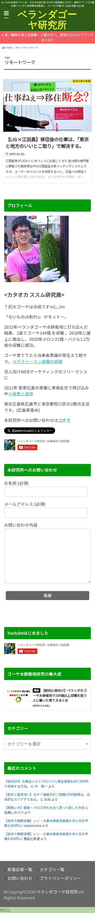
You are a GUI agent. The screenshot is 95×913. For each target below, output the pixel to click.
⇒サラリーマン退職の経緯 (37, 361)
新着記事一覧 (20, 869)
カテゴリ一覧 (52, 869)
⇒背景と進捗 (20, 394)
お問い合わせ (20, 878)
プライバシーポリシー (60, 878)
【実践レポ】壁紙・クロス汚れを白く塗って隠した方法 (44, 807)
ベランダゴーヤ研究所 (47, 19)
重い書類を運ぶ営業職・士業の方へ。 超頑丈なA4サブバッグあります (49, 37)
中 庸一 (41, 786)
